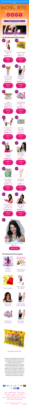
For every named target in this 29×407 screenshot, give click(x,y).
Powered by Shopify (14, 404)
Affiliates (13, 395)
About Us (14, 394)
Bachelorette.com (14, 402)
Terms (18, 395)
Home (5, 392)
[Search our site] (20, 15)
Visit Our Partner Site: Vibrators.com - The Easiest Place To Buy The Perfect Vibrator (14, 398)
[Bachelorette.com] (14, 7)
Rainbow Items (12, 392)
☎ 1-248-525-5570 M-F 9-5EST (14, 11)
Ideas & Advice (21, 392)
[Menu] (8, 15)
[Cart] (16, 15)
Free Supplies (8, 394)
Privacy (8, 395)
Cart (22, 395)
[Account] (12, 15)
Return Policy (21, 394)
